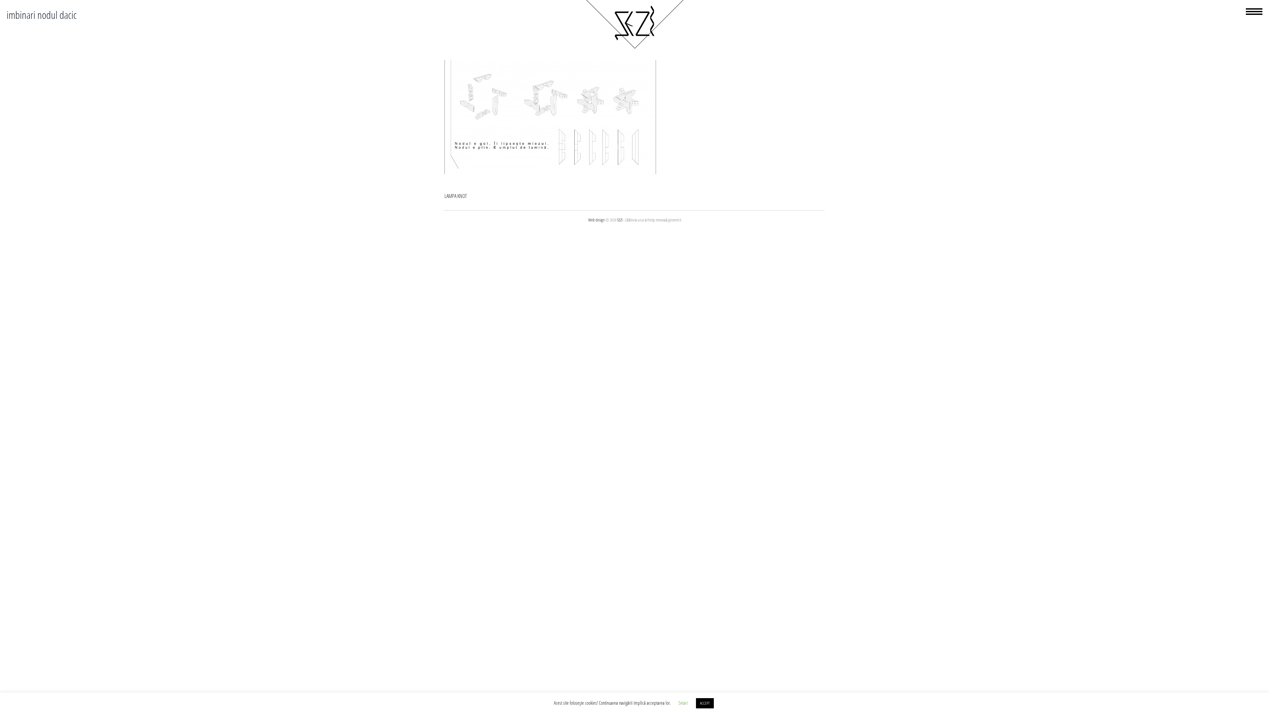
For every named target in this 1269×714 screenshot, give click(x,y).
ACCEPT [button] (705, 703)
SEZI (620, 220)
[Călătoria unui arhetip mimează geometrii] (634, 47)
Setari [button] (683, 702)
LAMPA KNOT (455, 196)
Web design (596, 220)
